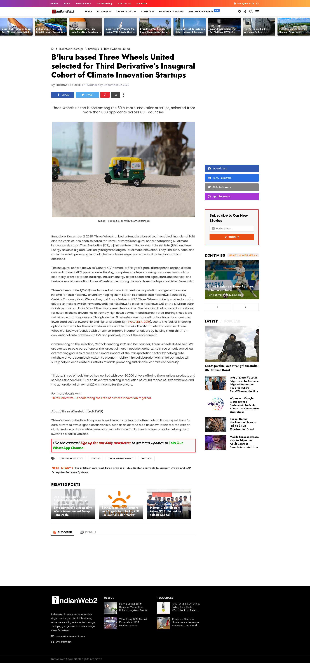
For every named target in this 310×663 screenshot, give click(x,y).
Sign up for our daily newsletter (105, 443)
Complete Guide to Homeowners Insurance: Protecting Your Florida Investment (185, 624)
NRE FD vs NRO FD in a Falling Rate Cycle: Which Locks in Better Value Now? (186, 608)
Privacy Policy (83, 3)
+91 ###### (63, 642)
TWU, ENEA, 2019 (139, 322)
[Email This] (115, 95)
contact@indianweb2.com (70, 636)
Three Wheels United (117, 49)
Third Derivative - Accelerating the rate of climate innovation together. (101, 398)
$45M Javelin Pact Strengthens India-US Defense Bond (232, 368)
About (67, 3)
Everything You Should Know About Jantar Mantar (154, 30)
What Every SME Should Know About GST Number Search (133, 622)
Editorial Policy (104, 3)
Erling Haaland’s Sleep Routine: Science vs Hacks (231, 288)
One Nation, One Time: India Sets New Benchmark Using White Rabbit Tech (85, 32)
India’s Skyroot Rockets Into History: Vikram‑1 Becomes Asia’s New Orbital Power (190, 32)
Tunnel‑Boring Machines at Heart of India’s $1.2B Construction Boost (243, 424)
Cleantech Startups (71, 49)
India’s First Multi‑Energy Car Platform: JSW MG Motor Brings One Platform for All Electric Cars (224, 33)
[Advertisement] (232, 102)
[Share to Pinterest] (105, 95)
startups (93, 49)
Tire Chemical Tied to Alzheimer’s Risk (256, 30)
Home (54, 3)
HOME (88, 11)
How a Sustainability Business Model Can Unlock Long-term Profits (133, 607)
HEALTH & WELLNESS (201, 11)
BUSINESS (102, 11)
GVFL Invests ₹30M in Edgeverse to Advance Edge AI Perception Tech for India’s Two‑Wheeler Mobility (244, 384)
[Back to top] (301, 654)
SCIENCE (146, 11)
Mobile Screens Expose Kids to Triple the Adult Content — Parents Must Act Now (244, 442)
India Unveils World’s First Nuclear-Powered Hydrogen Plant (293, 32)
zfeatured (146, 458)
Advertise (141, 3)
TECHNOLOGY (124, 11)
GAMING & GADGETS (171, 11)
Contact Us (124, 3)
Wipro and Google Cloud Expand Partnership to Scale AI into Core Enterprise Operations (244, 405)
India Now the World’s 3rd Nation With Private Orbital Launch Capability (120, 32)
